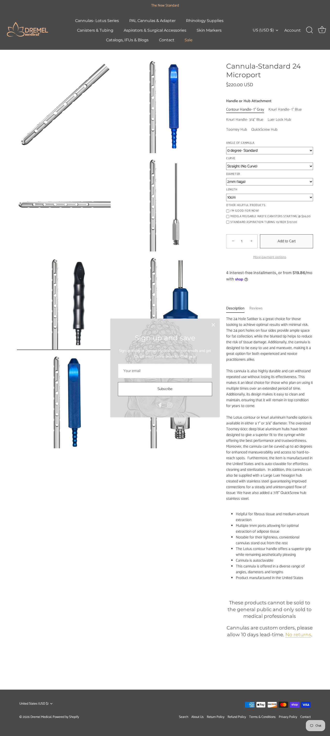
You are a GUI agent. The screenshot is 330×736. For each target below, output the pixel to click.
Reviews (256, 308)
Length (231, 189)
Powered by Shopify (66, 717)
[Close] (213, 325)
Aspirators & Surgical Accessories (155, 30)
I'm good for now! (244, 211)
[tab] (237, 308)
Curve (230, 158)
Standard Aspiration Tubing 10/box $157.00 (263, 222)
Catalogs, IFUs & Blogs (127, 39)
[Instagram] (169, 405)
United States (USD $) (34, 704)
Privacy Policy (288, 716)
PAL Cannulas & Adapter (152, 20)
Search (183, 716)
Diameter (233, 174)
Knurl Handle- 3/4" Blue (244, 119)
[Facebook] (160, 405)
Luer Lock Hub (279, 119)
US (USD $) (263, 30)
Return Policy (215, 716)
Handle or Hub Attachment (249, 101)
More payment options (269, 257)
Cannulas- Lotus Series (97, 20)
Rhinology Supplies (204, 20)
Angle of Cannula (240, 143)
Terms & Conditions (262, 716)
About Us (197, 716)
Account (292, 30)
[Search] (309, 30)
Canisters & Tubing (95, 30)
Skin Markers (209, 30)
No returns (298, 634)
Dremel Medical (40, 717)
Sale (189, 39)
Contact (166, 39)
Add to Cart (287, 241)
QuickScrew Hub (264, 129)
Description (235, 308)
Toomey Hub (236, 129)
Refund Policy (237, 716)
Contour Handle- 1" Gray (245, 109)
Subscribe (165, 389)
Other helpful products (245, 205)
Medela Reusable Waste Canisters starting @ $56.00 (270, 216)
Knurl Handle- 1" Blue (285, 109)
